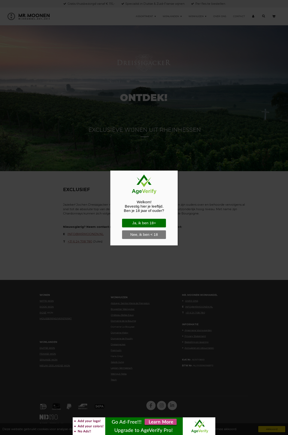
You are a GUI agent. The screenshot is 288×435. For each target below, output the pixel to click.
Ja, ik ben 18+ (144, 223)
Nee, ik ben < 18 (144, 234)
